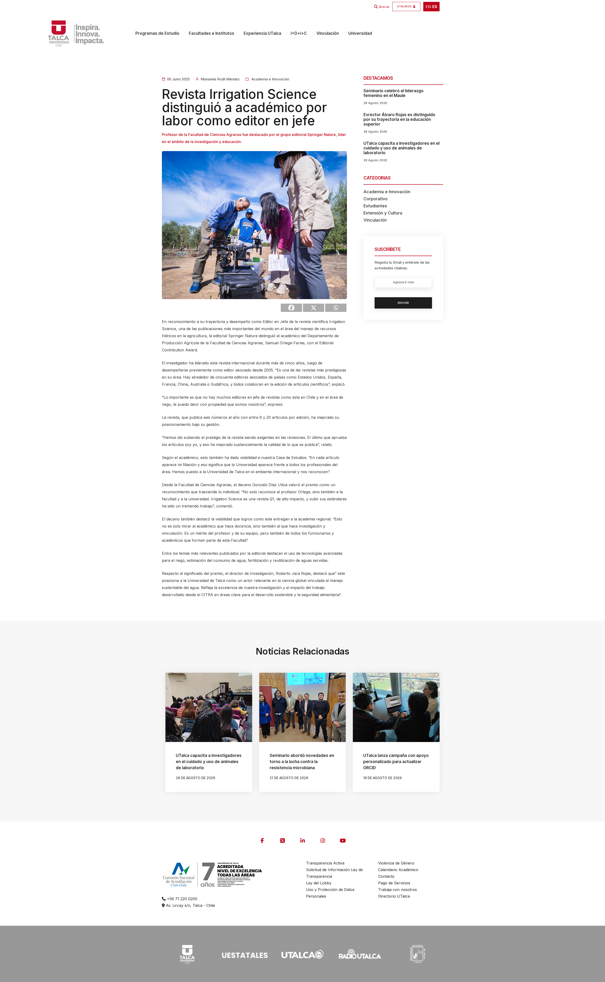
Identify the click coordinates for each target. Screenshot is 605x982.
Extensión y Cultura (382, 212)
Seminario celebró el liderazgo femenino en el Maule (393, 93)
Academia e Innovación (270, 79)
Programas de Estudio (157, 33)
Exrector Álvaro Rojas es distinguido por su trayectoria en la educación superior (399, 119)
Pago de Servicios (394, 883)
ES (434, 6)
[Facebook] (291, 308)
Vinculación (327, 33)
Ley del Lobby (318, 883)
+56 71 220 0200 (181, 898)
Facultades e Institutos (211, 33)
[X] (313, 308)
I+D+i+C (299, 33)
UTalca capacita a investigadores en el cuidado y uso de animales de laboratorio (401, 148)
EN (428, 6)
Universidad (360, 33)
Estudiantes (375, 205)
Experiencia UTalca (262, 33)
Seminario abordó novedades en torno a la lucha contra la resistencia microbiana (302, 761)
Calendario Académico (398, 869)
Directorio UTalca (394, 896)
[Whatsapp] (335, 308)
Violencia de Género (396, 863)
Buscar (384, 7)
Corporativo (375, 198)
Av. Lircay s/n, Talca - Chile (190, 905)
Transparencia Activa (325, 863)
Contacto (386, 876)
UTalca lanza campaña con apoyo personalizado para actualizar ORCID (396, 761)
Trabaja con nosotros (397, 889)
